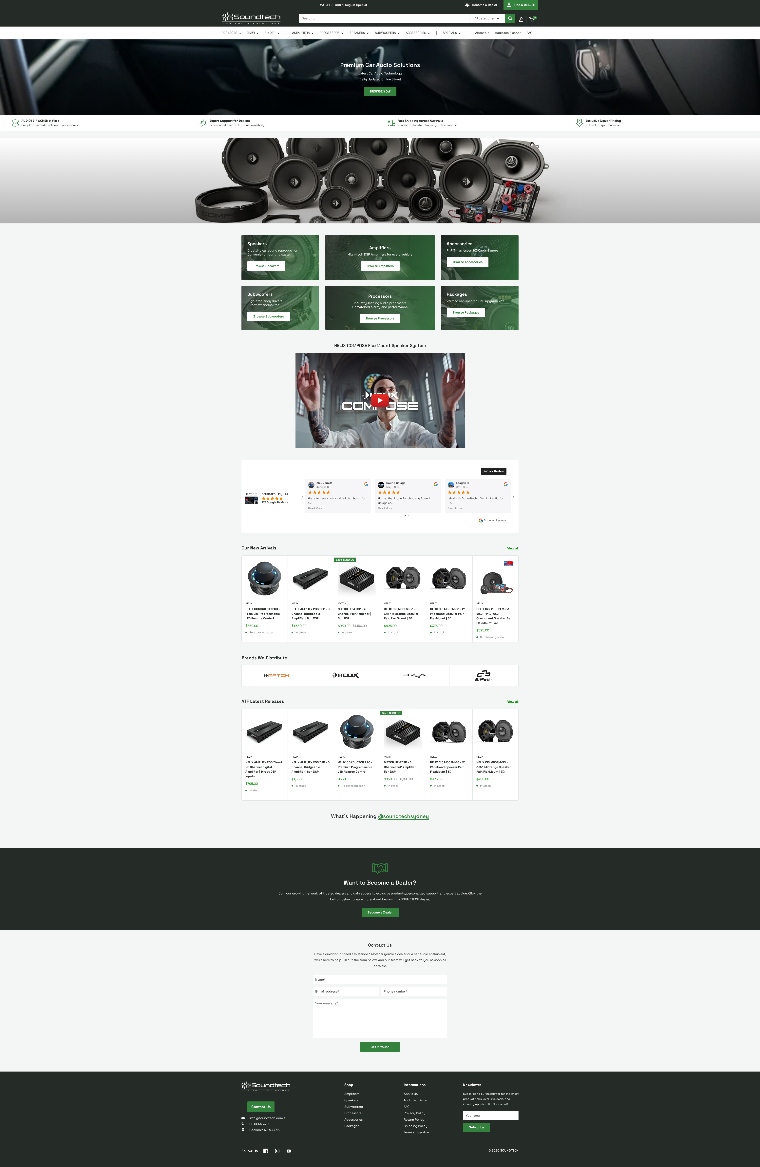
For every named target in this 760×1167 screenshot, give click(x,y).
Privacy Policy (415, 1113)
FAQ (529, 33)
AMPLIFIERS (301, 33)
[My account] (521, 19)
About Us (482, 33)
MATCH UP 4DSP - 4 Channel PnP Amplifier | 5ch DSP (354, 613)
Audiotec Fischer (508, 33)
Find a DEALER (524, 5)
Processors (352, 1113)
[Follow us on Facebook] (265, 1152)
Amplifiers (351, 1094)
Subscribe (476, 1127)
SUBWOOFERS (385, 33)
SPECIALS (450, 33)
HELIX (248, 603)
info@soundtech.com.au (268, 1118)
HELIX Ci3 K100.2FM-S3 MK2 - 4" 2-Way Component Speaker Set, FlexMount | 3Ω (494, 616)
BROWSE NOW (380, 91)
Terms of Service (416, 1132)
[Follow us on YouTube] (288, 1152)
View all (513, 548)
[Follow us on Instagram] (277, 1152)
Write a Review (494, 471)
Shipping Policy (416, 1126)
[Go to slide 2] (408, 515)
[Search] (510, 18)
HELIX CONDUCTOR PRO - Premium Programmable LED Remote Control (262, 613)
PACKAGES (229, 33)
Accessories (353, 1119)
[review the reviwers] (366, 485)
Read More (315, 508)
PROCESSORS (330, 33)
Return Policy (414, 1119)
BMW (251, 33)
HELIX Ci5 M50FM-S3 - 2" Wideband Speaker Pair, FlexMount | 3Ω (448, 613)
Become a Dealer (484, 5)
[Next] (518, 599)
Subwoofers (353, 1107)
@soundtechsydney (403, 816)
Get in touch (380, 1047)
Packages (351, 1126)
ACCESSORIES (416, 33)
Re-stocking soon (261, 632)
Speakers (351, 1100)
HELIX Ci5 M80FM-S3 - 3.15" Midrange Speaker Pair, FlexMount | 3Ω (401, 613)
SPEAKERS (357, 33)
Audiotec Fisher (416, 1100)
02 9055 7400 (259, 1124)
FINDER (270, 33)
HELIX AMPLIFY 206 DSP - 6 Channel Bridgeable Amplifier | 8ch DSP (311, 613)
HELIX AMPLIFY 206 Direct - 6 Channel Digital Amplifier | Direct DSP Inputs (263, 769)
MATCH (342, 603)
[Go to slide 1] (405, 515)
